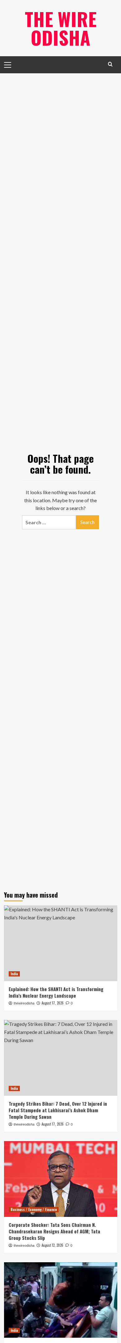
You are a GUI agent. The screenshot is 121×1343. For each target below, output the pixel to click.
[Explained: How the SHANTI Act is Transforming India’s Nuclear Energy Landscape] (60, 943)
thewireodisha (24, 1245)
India (14, 973)
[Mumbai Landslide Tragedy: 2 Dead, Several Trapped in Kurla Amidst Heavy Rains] (60, 1300)
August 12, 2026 (52, 1245)
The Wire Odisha (60, 28)
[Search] (110, 64)
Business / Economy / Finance (34, 1209)
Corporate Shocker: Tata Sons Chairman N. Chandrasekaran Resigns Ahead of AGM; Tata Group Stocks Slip (54, 1231)
